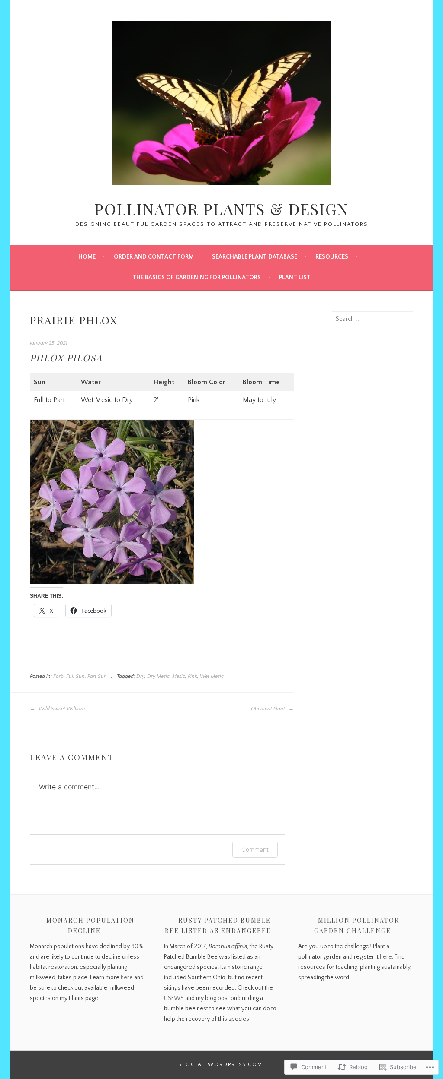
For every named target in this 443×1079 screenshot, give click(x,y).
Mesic (178, 676)
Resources (331, 256)
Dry (140, 676)
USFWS (174, 998)
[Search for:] (372, 319)
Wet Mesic (212, 676)
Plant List (295, 277)
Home (87, 256)
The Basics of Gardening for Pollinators (196, 277)
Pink (192, 676)
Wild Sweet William (61, 709)
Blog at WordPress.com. (221, 1064)
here (127, 977)
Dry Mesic (158, 676)
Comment (255, 849)
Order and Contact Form (154, 256)
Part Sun (97, 676)
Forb (58, 676)
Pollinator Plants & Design (221, 208)
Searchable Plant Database (254, 256)
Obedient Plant (268, 709)
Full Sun (75, 676)
